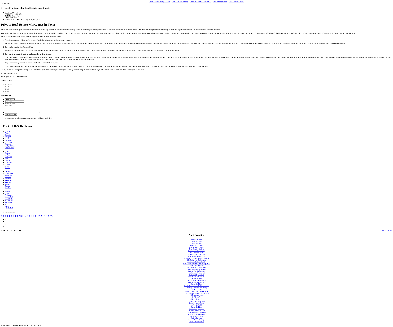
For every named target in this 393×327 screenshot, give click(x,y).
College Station (10, 146)
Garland (7, 160)
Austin (7, 138)
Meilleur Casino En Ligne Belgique (196, 291)
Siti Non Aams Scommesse (196, 314)
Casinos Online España (196, 322)
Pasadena (8, 188)
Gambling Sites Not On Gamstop (196, 288)
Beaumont (8, 140)
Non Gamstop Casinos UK (196, 256)
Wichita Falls (9, 208)
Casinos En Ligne (196, 318)
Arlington (8, 137)
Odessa (7, 186)
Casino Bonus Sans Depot (196, 301)
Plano (7, 193)
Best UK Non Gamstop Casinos (159, 2)
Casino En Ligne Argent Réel (196, 312)
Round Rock (9, 197)
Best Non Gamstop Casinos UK (200, 2)
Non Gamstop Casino (197, 253)
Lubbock (8, 177)
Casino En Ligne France (196, 303)
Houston (7, 164)
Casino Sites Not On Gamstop (196, 269)
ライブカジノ (196, 297)
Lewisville (8, 175)
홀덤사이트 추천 (196, 239)
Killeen (7, 168)
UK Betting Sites (196, 278)
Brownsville (9, 142)
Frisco (7, 158)
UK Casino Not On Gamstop (196, 260)
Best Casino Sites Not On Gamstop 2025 (196, 264)
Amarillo (8, 135)
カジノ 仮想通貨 (196, 305)
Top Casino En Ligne (196, 316)
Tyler (6, 204)
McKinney (8, 180)
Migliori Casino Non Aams (196, 311)
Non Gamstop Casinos (220, 2)
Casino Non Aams (196, 241)
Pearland (8, 191)
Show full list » (387, 230)
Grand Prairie (9, 162)
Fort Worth (8, 157)
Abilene (7, 131)
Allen (6, 133)
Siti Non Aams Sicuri (196, 295)
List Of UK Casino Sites (196, 265)
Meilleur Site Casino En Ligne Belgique (196, 293)
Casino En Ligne (196, 284)
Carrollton (8, 144)
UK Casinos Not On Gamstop (196, 262)
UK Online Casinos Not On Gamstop (196, 258)
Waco (7, 206)
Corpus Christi (9, 148)
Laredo (7, 171)
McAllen (8, 179)
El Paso (7, 155)
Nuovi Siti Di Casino (196, 245)
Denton (7, 153)
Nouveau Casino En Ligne (196, 320)
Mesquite (8, 182)
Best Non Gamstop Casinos (197, 280)
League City (9, 173)
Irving (7, 166)
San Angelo (8, 199)
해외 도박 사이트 (196, 299)
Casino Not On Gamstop (180, 2)
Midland (7, 184)
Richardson (8, 195)
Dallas (7, 151)
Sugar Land (8, 202)
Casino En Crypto (196, 289)
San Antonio (9, 200)
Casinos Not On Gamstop (196, 251)
